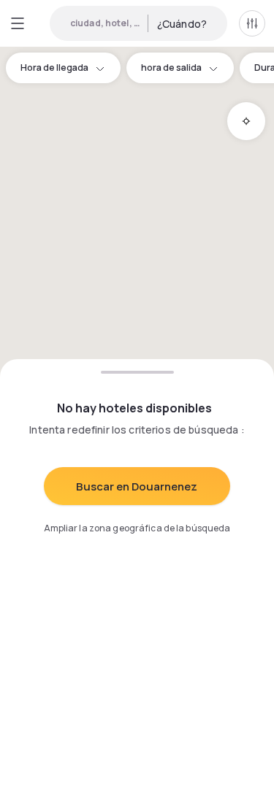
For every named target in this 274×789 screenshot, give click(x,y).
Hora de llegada (54, 67)
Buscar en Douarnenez (136, 486)
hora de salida (171, 67)
